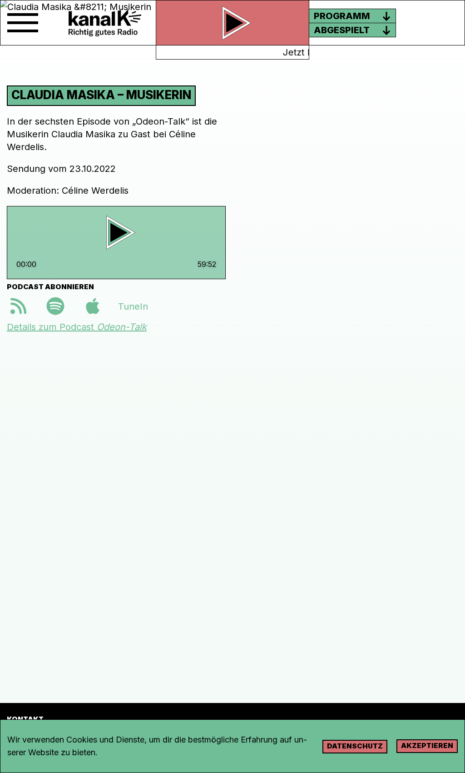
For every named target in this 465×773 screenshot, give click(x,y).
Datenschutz (355, 746)
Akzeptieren (427, 745)
